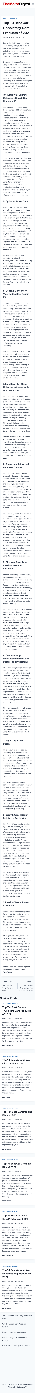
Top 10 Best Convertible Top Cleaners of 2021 (26, 986)
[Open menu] (33, 3)
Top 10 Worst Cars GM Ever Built (7, 986)
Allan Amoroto (9, 37)
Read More (7, 1045)
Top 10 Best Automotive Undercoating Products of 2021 (17, 1274)
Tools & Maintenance (10, 19)
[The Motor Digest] (16, 4)
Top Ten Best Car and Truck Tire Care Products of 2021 (16, 1011)
